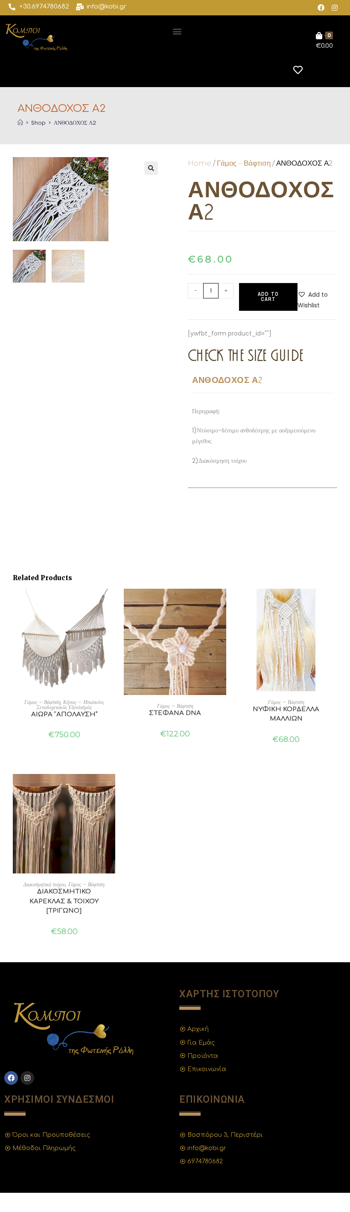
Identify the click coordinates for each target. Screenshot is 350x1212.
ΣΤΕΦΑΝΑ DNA (175, 713)
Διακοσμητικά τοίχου (44, 884)
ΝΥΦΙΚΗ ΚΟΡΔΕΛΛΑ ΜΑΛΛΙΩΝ (286, 714)
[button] (177, 31)
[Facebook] (321, 8)
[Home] (20, 123)
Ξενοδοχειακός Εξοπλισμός (64, 707)
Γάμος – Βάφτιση (244, 163)
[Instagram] (334, 8)
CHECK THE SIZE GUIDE (245, 355)
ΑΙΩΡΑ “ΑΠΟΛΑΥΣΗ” (64, 714)
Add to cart (268, 297)
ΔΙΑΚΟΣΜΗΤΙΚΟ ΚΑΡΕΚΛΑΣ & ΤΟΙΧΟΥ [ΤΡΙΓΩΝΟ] (64, 901)
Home (199, 163)
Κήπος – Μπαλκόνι (83, 702)
